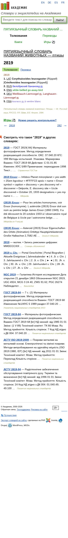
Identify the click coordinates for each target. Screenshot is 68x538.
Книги (18, 42)
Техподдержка (23, 409)
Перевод (25, 69)
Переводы (50, 35)
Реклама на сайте (39, 409)
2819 (6, 147)
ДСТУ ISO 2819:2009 (16, 339)
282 (59, 125)
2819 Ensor (10, 176)
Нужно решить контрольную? (37, 120)
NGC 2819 (10, 274)
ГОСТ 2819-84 (12, 292)
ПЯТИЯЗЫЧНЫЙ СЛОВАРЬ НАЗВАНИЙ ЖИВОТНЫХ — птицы (34, 29)
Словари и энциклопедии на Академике (31, 13)
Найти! (60, 20)
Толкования (18, 35)
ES (56, 2)
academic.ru (14, 6)
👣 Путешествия (9, 415)
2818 (12, 125)
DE (49, 2)
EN (42, 2)
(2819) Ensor (11, 202)
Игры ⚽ (49, 42)
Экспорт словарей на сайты (14, 420)
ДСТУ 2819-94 (12, 369)
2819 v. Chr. (11, 252)
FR (62, 2)
